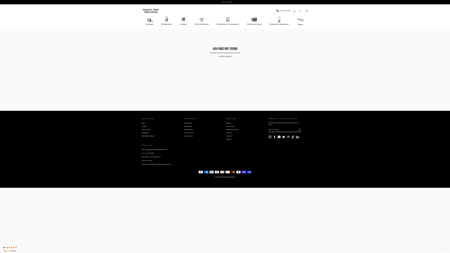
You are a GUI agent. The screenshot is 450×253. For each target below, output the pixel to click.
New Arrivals (230, 126)
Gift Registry (145, 133)
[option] (226, 2)
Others (300, 24)
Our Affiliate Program (148, 136)
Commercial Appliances (279, 24)
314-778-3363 (149, 153)
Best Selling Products (232, 129)
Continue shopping (225, 56)
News (143, 123)
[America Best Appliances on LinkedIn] (297, 137)
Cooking (183, 24)
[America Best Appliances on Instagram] (270, 137)
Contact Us (229, 136)
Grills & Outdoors (202, 24)
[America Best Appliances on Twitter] (283, 137)
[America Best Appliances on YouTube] (279, 137)
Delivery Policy (146, 129)
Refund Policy (188, 126)
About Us (229, 133)
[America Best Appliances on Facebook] (274, 137)
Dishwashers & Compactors (228, 24)
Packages (150, 24)
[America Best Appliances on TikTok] (292, 137)
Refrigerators (166, 24)
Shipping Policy (188, 129)
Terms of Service (189, 133)
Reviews (228, 139)
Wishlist (144, 126)
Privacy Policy (188, 123)
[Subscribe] (299, 129)
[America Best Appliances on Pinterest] (288, 137)
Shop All (228, 123)
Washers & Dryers (254, 24)
